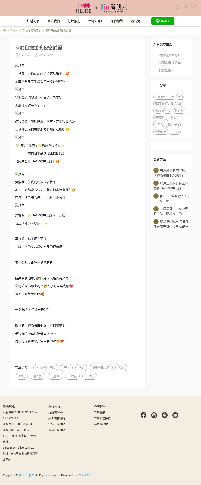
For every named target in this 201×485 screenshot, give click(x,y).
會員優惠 (99, 412)
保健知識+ (95, 21)
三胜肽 (72, 376)
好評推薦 (74, 21)
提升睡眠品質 (101, 367)
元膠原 (55, 376)
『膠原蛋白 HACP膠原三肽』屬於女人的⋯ (170, 211)
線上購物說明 (56, 418)
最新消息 (137, 21)
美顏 (66, 367)
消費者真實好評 (170, 55)
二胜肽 (90, 376)
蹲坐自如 (173, 125)
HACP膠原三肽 (46, 367)
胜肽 (22, 376)
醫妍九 (38, 376)
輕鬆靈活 (160, 132)
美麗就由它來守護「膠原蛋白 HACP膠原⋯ (170, 173)
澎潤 (121, 367)
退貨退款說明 (56, 430)
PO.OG (175, 132)
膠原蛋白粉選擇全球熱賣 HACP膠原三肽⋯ (170, 185)
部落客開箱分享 (170, 63)
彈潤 (81, 367)
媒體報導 (117, 21)
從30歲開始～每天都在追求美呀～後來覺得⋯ (171, 224)
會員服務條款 (102, 418)
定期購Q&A (55, 412)
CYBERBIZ (84, 475)
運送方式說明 (56, 424)
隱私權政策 (101, 424)
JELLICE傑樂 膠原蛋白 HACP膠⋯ (170, 198)
